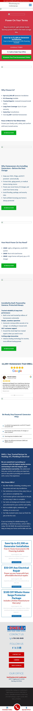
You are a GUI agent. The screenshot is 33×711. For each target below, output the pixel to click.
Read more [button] (6, 391)
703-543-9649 (9, 526)
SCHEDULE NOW (9, 133)
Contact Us (16, 654)
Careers (16, 660)
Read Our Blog (16, 665)
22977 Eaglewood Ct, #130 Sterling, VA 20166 (16, 679)
